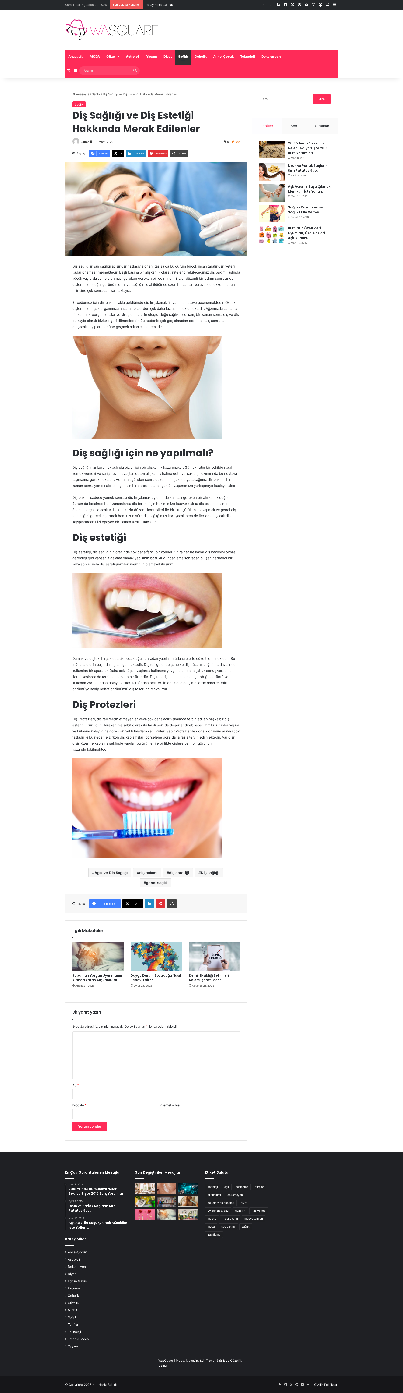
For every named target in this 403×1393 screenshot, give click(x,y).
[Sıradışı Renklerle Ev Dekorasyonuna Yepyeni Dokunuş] (188, 1214)
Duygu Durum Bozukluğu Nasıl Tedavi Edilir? (156, 977)
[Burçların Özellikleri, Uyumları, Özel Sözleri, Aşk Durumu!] (272, 234)
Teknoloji (247, 56)
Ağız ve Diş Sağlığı (111, 872)
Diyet (167, 56)
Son (294, 126)
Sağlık (183, 56)
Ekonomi (74, 1288)
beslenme (242, 1187)
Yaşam (151, 56)
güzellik (240, 1210)
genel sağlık (157, 882)
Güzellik (112, 56)
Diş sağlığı (210, 872)
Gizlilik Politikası (325, 1384)
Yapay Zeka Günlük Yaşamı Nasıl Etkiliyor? (175, 5)
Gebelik (201, 56)
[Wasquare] (111, 29)
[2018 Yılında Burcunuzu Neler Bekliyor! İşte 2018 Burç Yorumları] (272, 149)
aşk (226, 1187)
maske (212, 1218)
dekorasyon (235, 1195)
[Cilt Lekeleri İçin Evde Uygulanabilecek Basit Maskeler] (167, 1188)
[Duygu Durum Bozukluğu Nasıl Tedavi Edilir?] (156, 956)
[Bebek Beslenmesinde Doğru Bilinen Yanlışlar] (188, 1201)
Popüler (266, 126)
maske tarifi (230, 1218)
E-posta (79, 1105)
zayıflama (214, 1234)
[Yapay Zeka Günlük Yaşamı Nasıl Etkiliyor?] (188, 1188)
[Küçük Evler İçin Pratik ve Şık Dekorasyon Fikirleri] (145, 1188)
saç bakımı (228, 1226)
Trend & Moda (78, 1339)
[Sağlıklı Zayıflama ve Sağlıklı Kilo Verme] (272, 213)
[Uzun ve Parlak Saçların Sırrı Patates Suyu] (272, 172)
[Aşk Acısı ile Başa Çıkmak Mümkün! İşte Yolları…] (272, 193)
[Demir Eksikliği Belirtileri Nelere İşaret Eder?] (214, 956)
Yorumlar (321, 126)
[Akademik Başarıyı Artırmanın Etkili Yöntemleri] (167, 1201)
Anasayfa (75, 56)
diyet (244, 1202)
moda (211, 1226)
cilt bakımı (214, 1195)
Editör (85, 141)
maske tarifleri (253, 1218)
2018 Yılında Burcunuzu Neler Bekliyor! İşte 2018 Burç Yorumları (308, 148)
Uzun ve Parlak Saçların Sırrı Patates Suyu (308, 168)
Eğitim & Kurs (78, 1281)
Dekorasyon (271, 56)
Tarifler (73, 1324)
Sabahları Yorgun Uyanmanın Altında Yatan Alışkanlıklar (97, 977)
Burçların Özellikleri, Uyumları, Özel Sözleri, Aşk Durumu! (307, 233)
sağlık (246, 1226)
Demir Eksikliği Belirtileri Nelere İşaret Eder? (209, 977)
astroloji (213, 1187)
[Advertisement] (295, 292)
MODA (95, 56)
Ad (75, 1085)
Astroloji (133, 56)
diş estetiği (179, 872)
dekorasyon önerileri (221, 1202)
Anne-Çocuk (223, 56)
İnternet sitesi (170, 1105)
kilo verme (258, 1210)
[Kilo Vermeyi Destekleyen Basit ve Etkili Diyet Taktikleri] (145, 1201)
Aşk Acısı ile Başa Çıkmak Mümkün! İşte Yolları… (309, 189)
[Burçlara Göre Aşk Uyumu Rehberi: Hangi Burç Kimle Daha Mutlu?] (145, 1214)
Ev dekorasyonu (218, 1210)
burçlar (259, 1187)
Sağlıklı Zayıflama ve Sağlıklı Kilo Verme (305, 209)
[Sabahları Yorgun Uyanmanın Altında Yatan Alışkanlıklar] (98, 956)
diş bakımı (148, 872)
